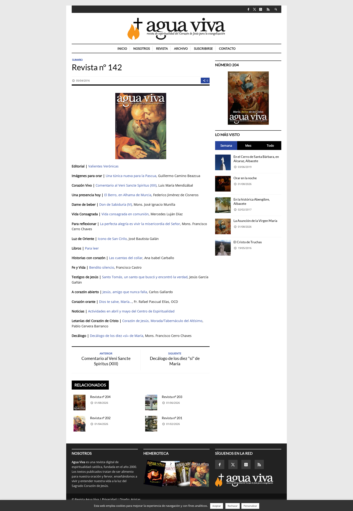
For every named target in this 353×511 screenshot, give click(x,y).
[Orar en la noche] (223, 184)
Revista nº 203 (172, 397)
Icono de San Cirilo (112, 238)
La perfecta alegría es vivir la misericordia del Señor (140, 224)
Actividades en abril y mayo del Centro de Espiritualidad (131, 311)
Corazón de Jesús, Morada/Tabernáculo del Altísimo (162, 321)
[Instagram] (260, 9)
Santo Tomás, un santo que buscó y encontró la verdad (145, 277)
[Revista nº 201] (151, 424)
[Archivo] (176, 473)
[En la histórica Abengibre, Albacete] (223, 205)
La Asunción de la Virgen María (255, 221)
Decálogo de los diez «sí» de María (116, 335)
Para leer (92, 248)
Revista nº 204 (100, 397)
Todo (270, 145)
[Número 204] (248, 98)
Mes (248, 145)
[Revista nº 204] (79, 402)
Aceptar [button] (216, 506)
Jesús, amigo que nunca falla (125, 292)
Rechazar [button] (233, 506)
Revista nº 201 (172, 418)
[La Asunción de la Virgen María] (223, 226)
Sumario (77, 59)
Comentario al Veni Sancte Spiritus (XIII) (126, 185)
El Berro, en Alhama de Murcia (127, 195)
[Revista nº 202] (79, 424)
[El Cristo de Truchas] (223, 248)
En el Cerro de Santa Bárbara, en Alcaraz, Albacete (256, 159)
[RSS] (268, 9)
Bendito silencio (101, 267)
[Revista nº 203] (151, 402)
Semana (226, 145)
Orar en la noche (245, 178)
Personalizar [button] (250, 506)
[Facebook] (248, 9)
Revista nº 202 (100, 418)
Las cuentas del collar (125, 258)
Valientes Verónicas (103, 166)
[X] (254, 9)
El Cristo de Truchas (247, 242)
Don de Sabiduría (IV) (115, 204)
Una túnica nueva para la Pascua (131, 176)
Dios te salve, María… (115, 301)
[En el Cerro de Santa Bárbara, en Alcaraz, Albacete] (223, 162)
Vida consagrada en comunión (125, 214)
